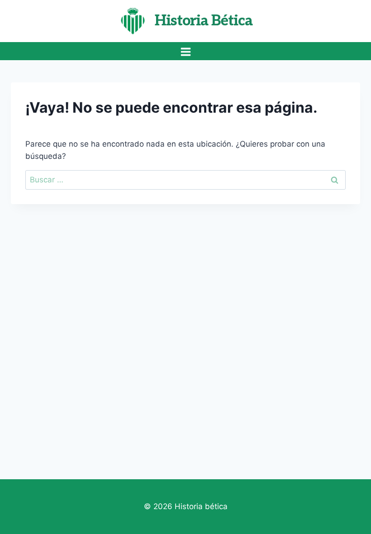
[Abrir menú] (185, 51)
